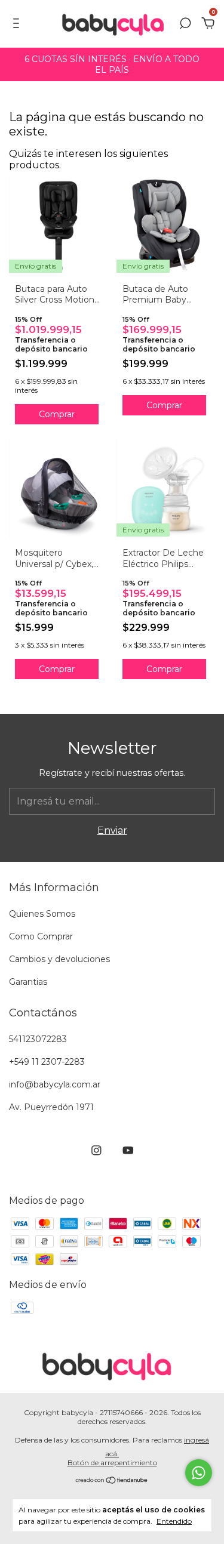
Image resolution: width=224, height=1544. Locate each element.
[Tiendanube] (112, 1480)
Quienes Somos (42, 913)
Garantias (28, 981)
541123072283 (38, 1039)
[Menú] (18, 24)
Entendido (174, 1521)
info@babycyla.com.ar (54, 1084)
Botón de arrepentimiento (112, 1462)
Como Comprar (41, 936)
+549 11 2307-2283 (47, 1061)
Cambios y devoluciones (59, 959)
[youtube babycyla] (128, 1150)
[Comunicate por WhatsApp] (198, 1472)
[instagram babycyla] (96, 1150)
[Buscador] (185, 24)
